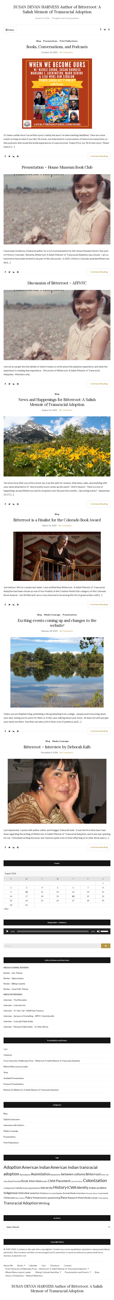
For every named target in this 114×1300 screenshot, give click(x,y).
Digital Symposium (12, 1119)
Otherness (9, 1197)
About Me (8, 1265)
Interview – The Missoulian (15, 1000)
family (18, 1187)
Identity (82, 1187)
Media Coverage (52, 614)
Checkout (8, 1055)
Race (64, 1197)
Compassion (9, 1188)
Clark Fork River (77, 1181)
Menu (11, 29)
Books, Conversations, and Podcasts (57, 46)
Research (73, 1197)
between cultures (73, 1174)
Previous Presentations (14, 1084)
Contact (68, 1265)
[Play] (7, 931)
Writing (44, 1203)
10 (26, 892)
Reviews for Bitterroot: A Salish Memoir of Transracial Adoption (31, 1090)
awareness (56, 1174)
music (105, 1193)
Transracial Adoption (21, 1203)
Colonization (95, 1180)
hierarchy (47, 1187)
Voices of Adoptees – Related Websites (24, 1275)
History (60, 1187)
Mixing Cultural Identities (47, 1272)
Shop (6, 1072)
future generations (31, 1188)
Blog (38, 41)
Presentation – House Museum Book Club (57, 167)
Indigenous (11, 1193)
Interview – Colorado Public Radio (18, 1021)
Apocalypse (25, 1174)
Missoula (89, 1193)
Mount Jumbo (98, 1193)
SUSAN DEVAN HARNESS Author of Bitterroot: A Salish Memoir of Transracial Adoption (57, 9)
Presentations (50, 41)
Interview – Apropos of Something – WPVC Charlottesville (29, 1016)
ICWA (71, 1187)
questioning (53, 1197)
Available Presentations (14, 1078)
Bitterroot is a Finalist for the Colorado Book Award (57, 519)
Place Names (20, 1198)
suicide (94, 1198)
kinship (52, 1193)
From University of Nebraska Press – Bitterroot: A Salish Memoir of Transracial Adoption (42, 1061)
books (44, 1181)
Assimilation (40, 1174)
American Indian (36, 1167)
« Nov (6, 909)
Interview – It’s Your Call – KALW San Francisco (24, 1010)
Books (20, 1265)
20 (73, 896)
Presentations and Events (77, 1272)
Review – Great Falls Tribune (16, 989)
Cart (5, 1049)
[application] (57, 931)
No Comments (66, 52)
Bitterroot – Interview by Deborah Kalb (57, 746)
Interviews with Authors (14, 1125)
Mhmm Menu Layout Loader (16, 1066)
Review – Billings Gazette (14, 983)
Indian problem (97, 1187)
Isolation (35, 1193)
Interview (24, 1193)
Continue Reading (99, 156)
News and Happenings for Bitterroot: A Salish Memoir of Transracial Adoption (57, 402)
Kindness (44, 1193)
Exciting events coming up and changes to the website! (57, 623)
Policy (28, 1197)
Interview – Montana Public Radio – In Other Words (26, 1027)
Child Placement (59, 1181)
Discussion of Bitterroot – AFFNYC (57, 283)
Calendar (33, 1265)
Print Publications (69, 41)
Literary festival (62, 1193)
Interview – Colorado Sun (15, 1005)
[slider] (105, 931)
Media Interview (77, 1193)
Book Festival (14, 1181)
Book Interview (31, 1181)
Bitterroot (93, 1174)
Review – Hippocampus (14, 978)
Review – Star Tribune (13, 973)
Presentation (40, 1197)
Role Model (84, 1197)
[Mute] (98, 931)
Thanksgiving (103, 1198)
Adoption (12, 1167)
